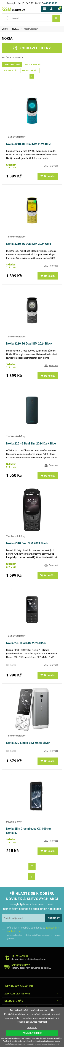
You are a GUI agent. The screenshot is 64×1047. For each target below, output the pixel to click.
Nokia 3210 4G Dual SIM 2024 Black (29, 343)
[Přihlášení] (51, 9)
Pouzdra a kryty (14, 821)
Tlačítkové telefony (15, 137)
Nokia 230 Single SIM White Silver (28, 742)
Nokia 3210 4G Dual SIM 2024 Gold (28, 243)
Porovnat (53, 166)
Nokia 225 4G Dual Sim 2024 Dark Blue (31, 443)
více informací (40, 1022)
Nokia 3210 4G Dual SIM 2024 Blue (28, 144)
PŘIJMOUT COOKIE (32, 1033)
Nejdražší (10, 70)
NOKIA (15, 29)
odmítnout (32, 1027)
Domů (5, 29)
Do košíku (49, 176)
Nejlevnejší (33, 64)
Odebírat (54, 918)
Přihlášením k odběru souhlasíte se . (33, 929)
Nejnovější (30, 70)
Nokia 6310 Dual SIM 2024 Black (27, 543)
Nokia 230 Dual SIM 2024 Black (26, 643)
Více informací (53, 1044)
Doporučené (12, 64)
